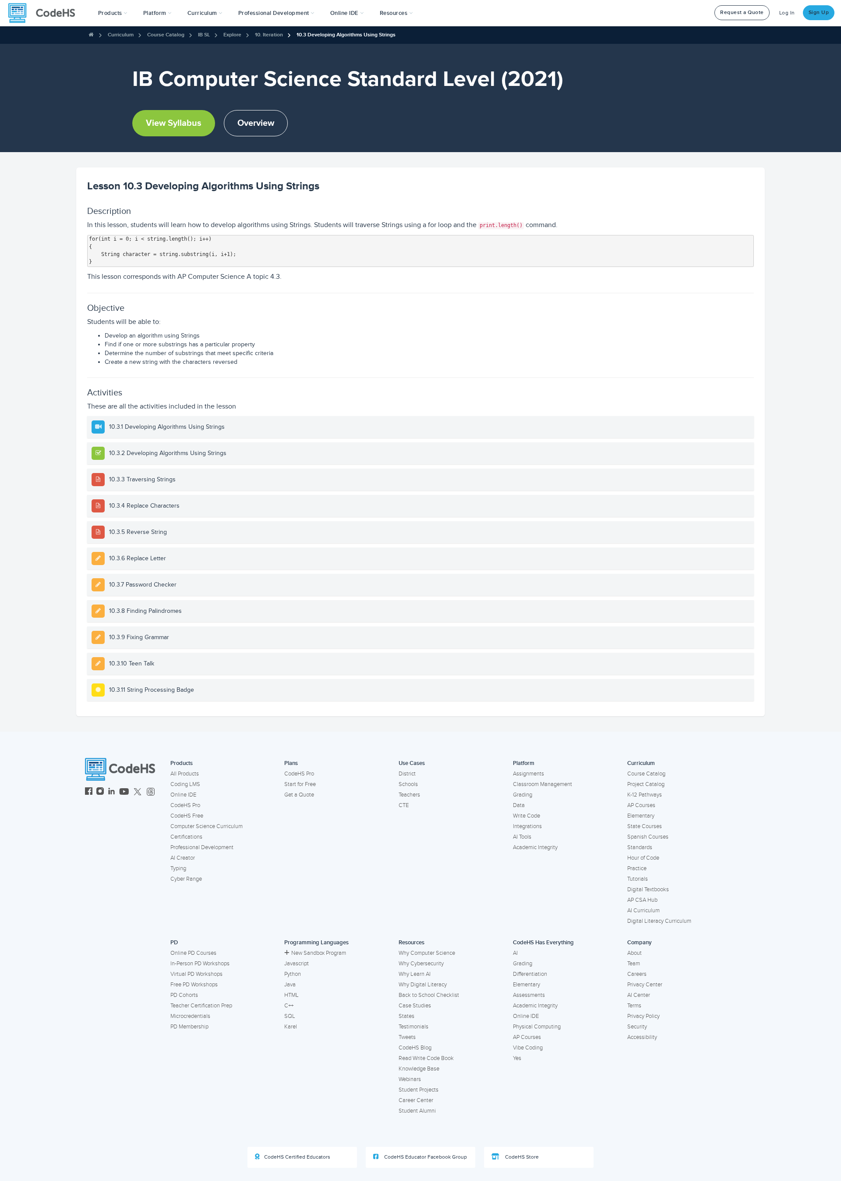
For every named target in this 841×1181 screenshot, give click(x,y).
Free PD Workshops (194, 984)
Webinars (410, 1079)
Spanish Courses (647, 836)
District (407, 773)
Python (292, 974)
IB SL (204, 35)
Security (637, 1026)
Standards (639, 847)
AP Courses (641, 805)
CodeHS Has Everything (543, 942)
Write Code (526, 815)
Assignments (528, 773)
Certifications (186, 836)
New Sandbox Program (318, 953)
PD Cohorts (184, 995)
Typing (178, 868)
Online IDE (183, 794)
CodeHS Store (521, 1157)
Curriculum (121, 35)
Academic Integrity (535, 847)
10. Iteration (269, 35)
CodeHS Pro (185, 805)
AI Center (638, 995)
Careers (637, 974)
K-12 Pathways (644, 794)
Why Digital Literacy (423, 984)
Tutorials (637, 878)
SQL (289, 1016)
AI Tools (522, 836)
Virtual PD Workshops (196, 974)
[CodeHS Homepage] (45, 13)
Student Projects (418, 1089)
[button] (112, 13)
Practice (637, 868)
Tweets (407, 1037)
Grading (522, 794)
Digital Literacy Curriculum (659, 921)
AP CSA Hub (642, 900)
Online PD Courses (193, 953)
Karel (290, 1026)
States (406, 1016)
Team (633, 963)
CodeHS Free (186, 815)
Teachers (409, 794)
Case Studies (415, 1005)
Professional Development (201, 847)
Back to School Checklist (429, 995)
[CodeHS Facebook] (88, 792)
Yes (517, 1058)
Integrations (527, 826)
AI (515, 953)
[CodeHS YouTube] (124, 792)
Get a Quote (299, 794)
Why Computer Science (427, 953)
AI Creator (182, 857)
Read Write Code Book (426, 1058)
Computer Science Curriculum (206, 826)
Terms (634, 1005)
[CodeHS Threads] (150, 792)
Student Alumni (417, 1110)
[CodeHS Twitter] (137, 792)
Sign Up (819, 12)
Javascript (296, 963)
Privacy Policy (643, 1016)
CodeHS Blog (415, 1047)
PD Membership (189, 1026)
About (634, 953)
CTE (404, 805)
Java (290, 984)
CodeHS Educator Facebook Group (425, 1157)
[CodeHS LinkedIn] (111, 792)
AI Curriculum (643, 910)
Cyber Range (186, 878)
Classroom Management (542, 784)
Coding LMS (185, 784)
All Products (184, 773)
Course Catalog (165, 35)
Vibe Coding (528, 1047)
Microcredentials (190, 1016)
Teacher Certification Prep (201, 1005)
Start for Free (300, 784)
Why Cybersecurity (421, 963)
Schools (408, 784)
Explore (232, 35)
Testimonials (413, 1026)
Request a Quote (742, 12)
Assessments (529, 995)
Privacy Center (644, 984)
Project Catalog (645, 784)
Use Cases (412, 763)
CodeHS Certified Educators (297, 1157)
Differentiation (530, 974)
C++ (288, 1005)
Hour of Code (643, 857)
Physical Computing (537, 1026)
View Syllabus (173, 123)
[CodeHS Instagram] (100, 792)
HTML (291, 995)
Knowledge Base (419, 1068)
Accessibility (642, 1037)
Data (519, 805)
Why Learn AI (415, 974)
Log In (787, 13)
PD (174, 942)
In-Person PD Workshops (200, 963)
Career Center (416, 1100)
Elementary (640, 815)
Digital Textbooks (648, 889)
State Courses (644, 826)
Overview (255, 123)
